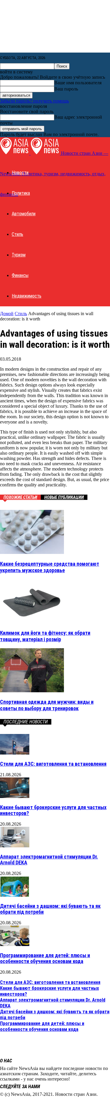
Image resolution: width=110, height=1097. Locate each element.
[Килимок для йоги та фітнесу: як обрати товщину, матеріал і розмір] (32, 621)
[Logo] (15, 153)
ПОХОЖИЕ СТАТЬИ (20, 497)
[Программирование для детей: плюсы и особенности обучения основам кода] (14, 944)
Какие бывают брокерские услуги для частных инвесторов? (53, 810)
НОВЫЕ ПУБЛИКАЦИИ (64, 497)
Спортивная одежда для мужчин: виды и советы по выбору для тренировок (47, 705)
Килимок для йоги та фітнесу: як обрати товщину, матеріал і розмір (45, 636)
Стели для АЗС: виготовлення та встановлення (53, 764)
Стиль (17, 234)
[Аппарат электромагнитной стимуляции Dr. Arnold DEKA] (14, 845)
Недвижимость (26, 296)
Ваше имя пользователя (77, 82)
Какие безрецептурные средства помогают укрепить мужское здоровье (49, 567)
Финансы (20, 275)
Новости (20, 172)
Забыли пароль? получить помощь (34, 100)
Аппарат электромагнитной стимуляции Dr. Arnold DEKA (49, 860)
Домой (6, 313)
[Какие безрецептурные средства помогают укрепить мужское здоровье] (32, 552)
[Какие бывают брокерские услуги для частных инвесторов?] (14, 796)
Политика (21, 193)
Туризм (19, 255)
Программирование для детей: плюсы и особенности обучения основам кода (45, 958)
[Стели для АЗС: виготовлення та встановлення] (14, 752)
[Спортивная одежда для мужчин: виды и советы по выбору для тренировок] (32, 690)
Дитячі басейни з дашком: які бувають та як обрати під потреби (50, 909)
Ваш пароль (66, 88)
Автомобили (23, 213)
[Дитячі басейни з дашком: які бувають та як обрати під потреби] (14, 895)
